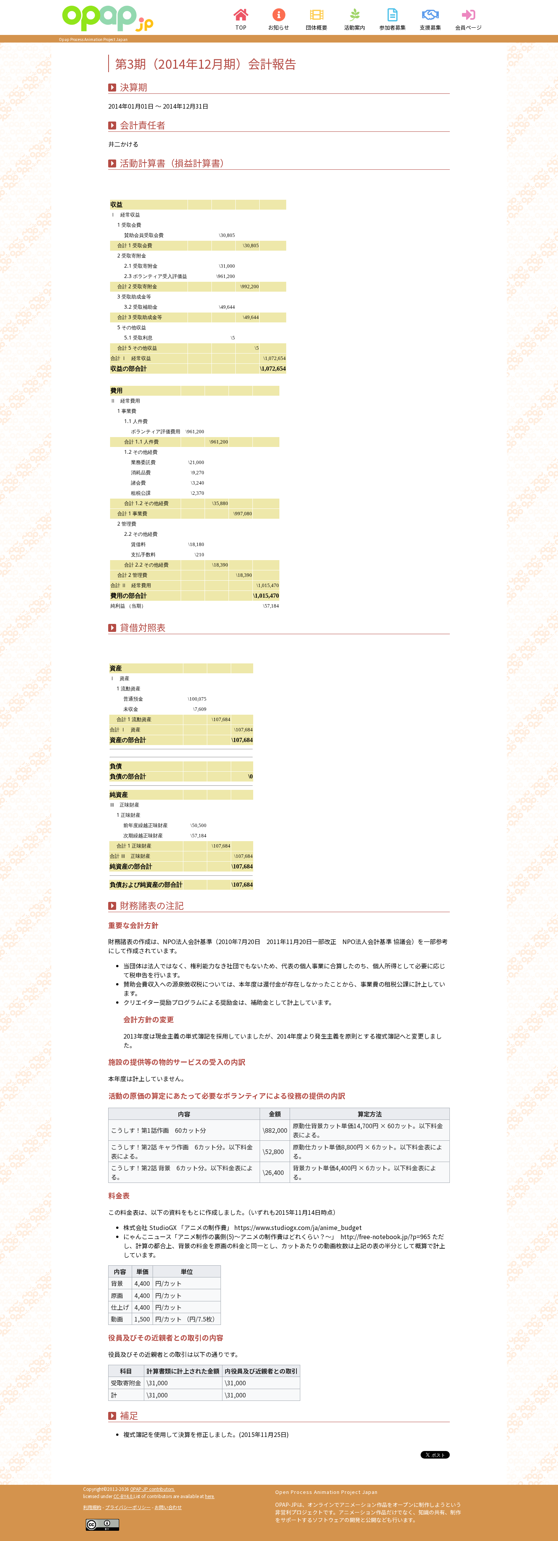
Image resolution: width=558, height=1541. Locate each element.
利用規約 (92, 1507)
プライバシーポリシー (128, 1507)
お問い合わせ (168, 1507)
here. (209, 1496)
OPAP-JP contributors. (152, 1489)
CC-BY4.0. (123, 1496)
